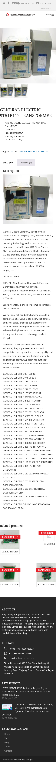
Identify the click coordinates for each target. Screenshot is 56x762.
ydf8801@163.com (25, 642)
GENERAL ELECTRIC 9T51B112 (33, 151)
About (7, 731)
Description (8, 162)
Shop (6, 722)
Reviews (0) (26, 162)
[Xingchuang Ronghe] (22, 14)
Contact (8, 735)
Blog (6, 726)
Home (7, 718)
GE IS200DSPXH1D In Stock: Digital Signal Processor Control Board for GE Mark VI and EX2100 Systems (26, 676)
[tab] (26, 162)
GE (11, 151)
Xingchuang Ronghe (23, 744)
